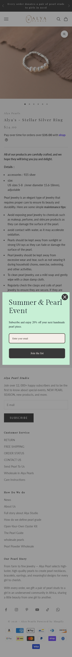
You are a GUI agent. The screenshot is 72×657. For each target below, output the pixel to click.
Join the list (37, 353)
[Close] (65, 297)
